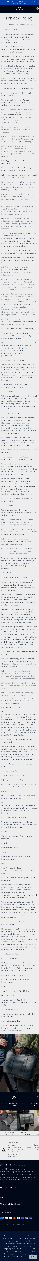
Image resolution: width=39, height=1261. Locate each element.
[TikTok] (17, 1187)
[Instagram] (7, 1187)
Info (2, 1197)
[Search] (33, 9)
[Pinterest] (12, 1187)
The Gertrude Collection (8, 1133)
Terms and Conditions (10, 1204)
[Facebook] (2, 1187)
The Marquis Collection (25, 1133)
